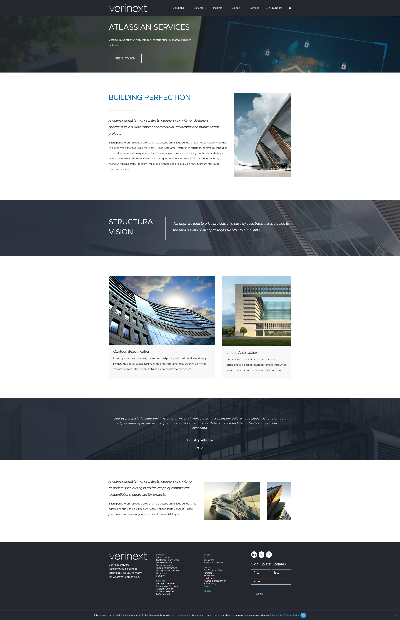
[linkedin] (254, 554)
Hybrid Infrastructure (166, 568)
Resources (209, 560)
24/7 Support (163, 594)
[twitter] (261, 554)
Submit (259, 594)
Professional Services (167, 586)
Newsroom (209, 576)
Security (160, 576)
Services (160, 581)
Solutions (161, 555)
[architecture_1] (262, 94)
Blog (206, 557)
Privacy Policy (276, 615)
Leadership (209, 578)
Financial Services (165, 591)
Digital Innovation (164, 565)
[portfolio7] (232, 483)
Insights (207, 555)
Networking (162, 573)
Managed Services (165, 583)
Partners (208, 573)
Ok (303, 615)
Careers (208, 586)
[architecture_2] (162, 277)
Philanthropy (210, 583)
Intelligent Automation (167, 571)
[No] (396, 615)
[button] (290, 8)
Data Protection (164, 563)
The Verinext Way (213, 570)
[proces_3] (256, 277)
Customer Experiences (167, 560)
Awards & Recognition (215, 581)
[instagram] (269, 554)
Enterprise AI (163, 557)
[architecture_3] (279, 483)
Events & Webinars (213, 563)
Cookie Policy (292, 615)
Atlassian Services (165, 589)
